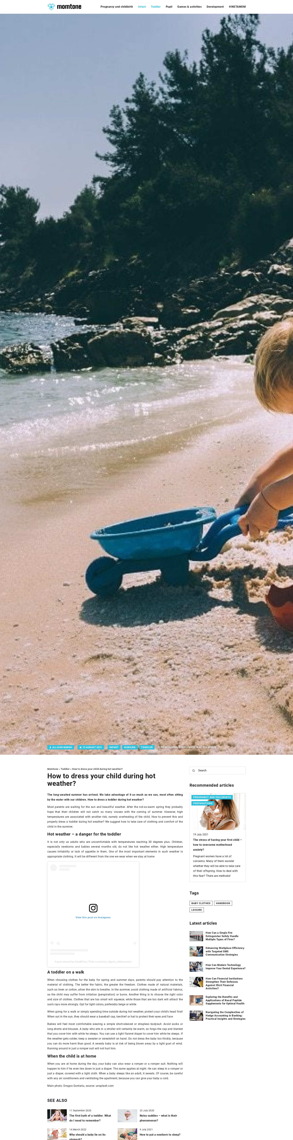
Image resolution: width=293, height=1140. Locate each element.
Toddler (156, 6)
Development (215, 6)
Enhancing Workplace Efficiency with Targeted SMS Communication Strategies (225, 951)
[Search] (194, 771)
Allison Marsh (62, 747)
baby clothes (201, 903)
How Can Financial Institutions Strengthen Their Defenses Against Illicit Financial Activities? (224, 983)
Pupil (169, 6)
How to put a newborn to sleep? (160, 1134)
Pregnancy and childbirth (117, 6)
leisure (196, 910)
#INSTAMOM (237, 6)
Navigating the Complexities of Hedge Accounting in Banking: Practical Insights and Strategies (226, 1015)
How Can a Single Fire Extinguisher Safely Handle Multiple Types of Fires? (222, 936)
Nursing (130, 747)
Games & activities (189, 6)
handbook (223, 903)
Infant (142, 6)
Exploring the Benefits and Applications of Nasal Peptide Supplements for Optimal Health (225, 1000)
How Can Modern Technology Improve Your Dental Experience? (226, 966)
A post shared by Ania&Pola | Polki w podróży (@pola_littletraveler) (93, 961)
